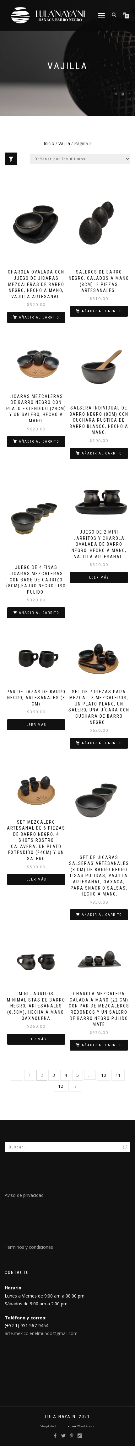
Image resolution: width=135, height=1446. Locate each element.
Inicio (49, 143)
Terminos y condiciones (29, 1247)
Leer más (99, 577)
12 (60, 1086)
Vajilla (64, 143)
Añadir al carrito (39, 317)
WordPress (85, 1426)
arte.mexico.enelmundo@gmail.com (41, 1333)
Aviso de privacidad (24, 1195)
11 (118, 1075)
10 (103, 1075)
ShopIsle (47, 1426)
